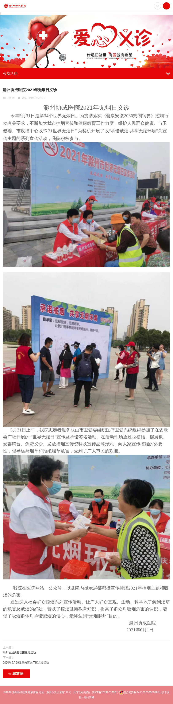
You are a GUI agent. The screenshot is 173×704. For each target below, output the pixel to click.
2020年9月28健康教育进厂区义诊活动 (26, 662)
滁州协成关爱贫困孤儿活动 (19, 652)
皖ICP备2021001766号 (105, 692)
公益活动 (10, 74)
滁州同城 (89, 697)
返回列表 (17, 673)
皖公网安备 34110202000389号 (141, 692)
